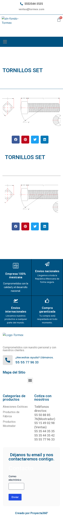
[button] (5, 41)
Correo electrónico (15, 478)
